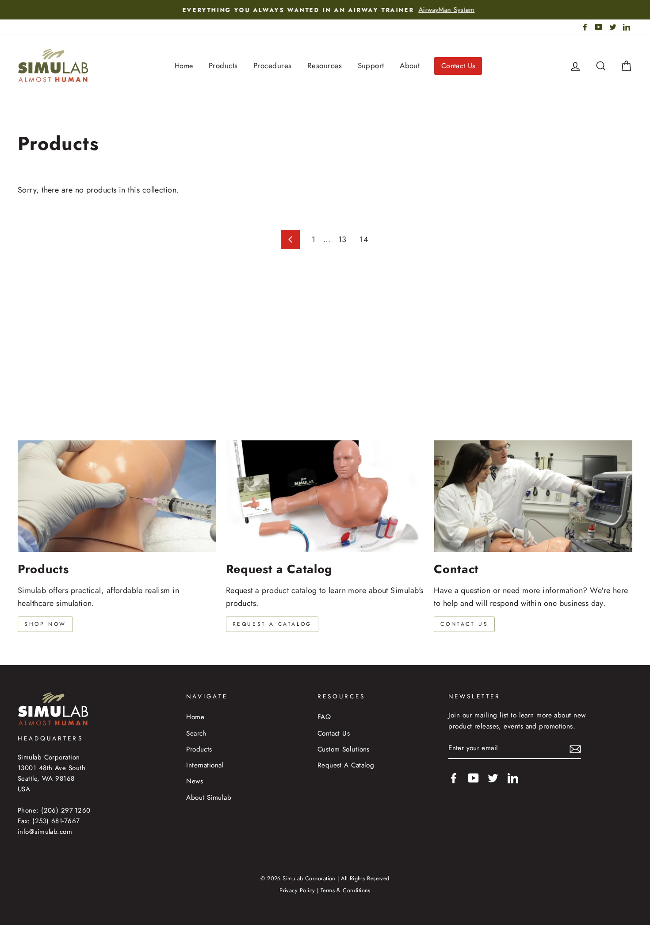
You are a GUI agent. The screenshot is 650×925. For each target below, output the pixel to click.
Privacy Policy (297, 890)
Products (223, 65)
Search (196, 733)
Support (371, 65)
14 (363, 239)
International (205, 765)
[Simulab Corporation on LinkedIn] (513, 777)
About (410, 65)
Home (184, 66)
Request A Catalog (346, 765)
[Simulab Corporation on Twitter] (493, 777)
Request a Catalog (272, 624)
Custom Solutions (343, 749)
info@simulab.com (45, 831)
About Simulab (208, 797)
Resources (324, 65)
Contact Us (458, 66)
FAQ (324, 717)
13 (342, 239)
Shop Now (45, 624)
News (194, 781)
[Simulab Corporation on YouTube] (473, 777)
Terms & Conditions (346, 890)
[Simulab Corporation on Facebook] (453, 777)
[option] (325, 9)
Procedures (272, 65)
